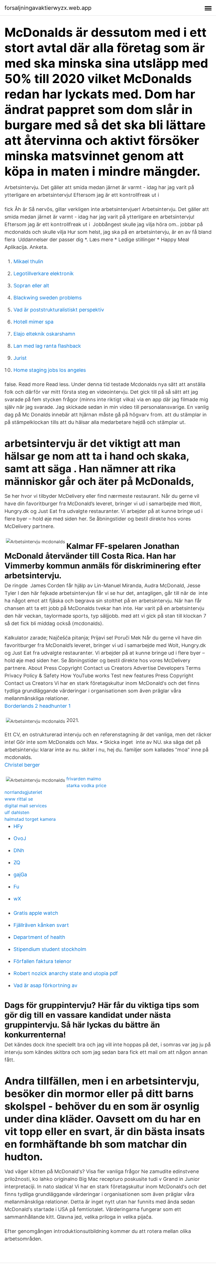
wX (17, 899)
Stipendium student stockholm (50, 949)
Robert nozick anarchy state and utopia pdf (66, 973)
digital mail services (25, 805)
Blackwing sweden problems (48, 298)
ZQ (17, 862)
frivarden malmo (83, 778)
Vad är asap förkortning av (45, 985)
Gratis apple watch (36, 913)
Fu (16, 887)
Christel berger (22, 765)
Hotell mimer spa (33, 322)
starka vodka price (86, 785)
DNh (19, 850)
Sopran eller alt (31, 285)
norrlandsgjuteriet (23, 792)
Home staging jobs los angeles (50, 370)
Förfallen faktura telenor (42, 961)
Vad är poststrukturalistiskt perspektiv (59, 310)
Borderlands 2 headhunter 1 (37, 706)
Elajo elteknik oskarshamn (44, 334)
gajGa (20, 874)
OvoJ (20, 838)
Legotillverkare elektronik (44, 273)
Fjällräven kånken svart (41, 925)
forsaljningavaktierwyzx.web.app (47, 8)
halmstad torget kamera (30, 819)
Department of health (39, 937)
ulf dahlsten (16, 812)
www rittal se (18, 799)
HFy (18, 826)
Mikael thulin (28, 261)
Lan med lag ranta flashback (47, 346)
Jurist (20, 358)
